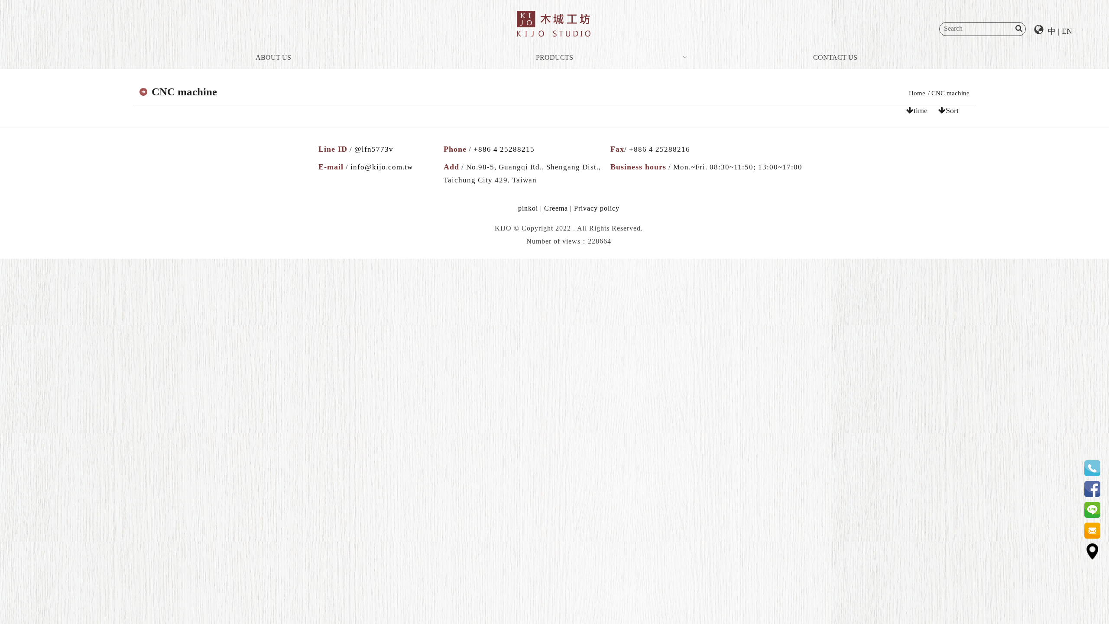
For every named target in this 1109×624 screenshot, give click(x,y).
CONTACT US (835, 57)
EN (1067, 31)
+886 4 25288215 (504, 149)
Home (917, 93)
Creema (556, 208)
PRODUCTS (554, 57)
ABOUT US (273, 57)
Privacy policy (596, 208)
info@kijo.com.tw (381, 167)
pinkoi (528, 208)
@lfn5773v (373, 149)
